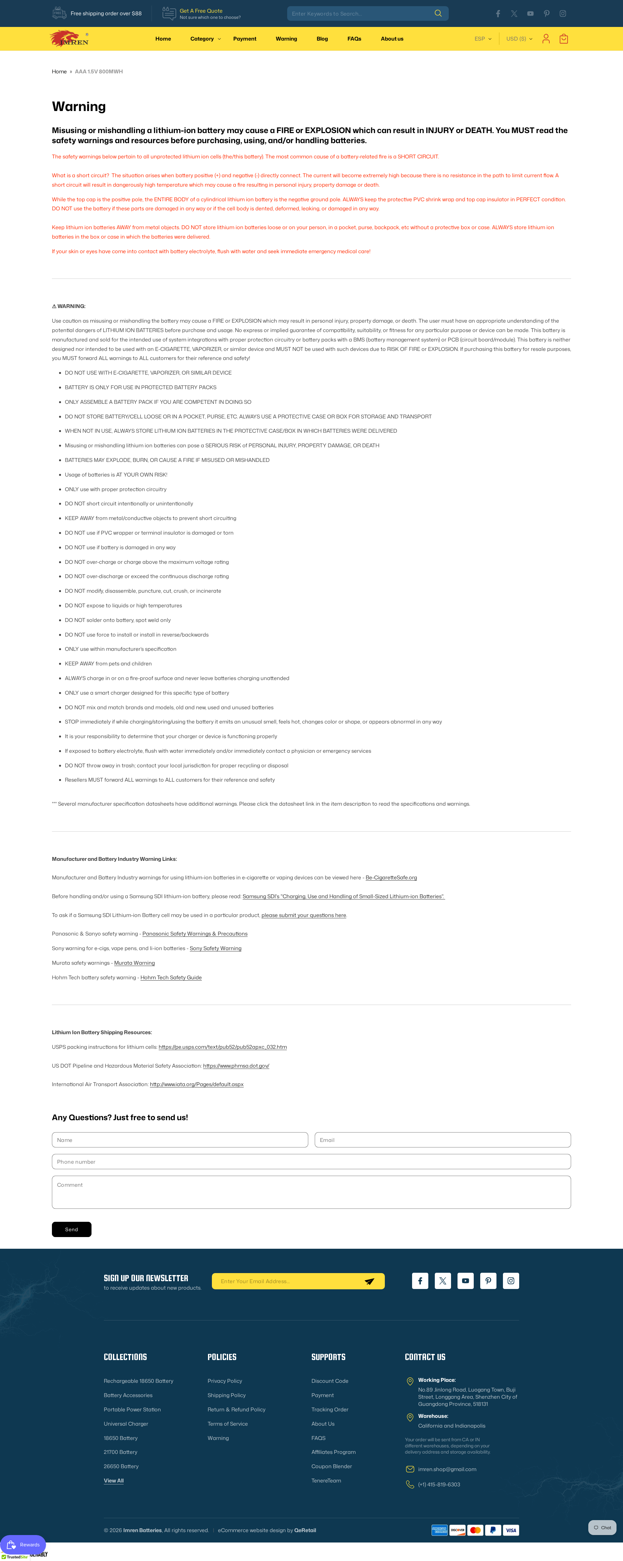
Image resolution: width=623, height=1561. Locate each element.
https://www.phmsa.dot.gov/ (236, 1065)
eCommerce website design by (255, 1530)
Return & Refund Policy (236, 1409)
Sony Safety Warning (215, 948)
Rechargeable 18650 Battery (138, 1380)
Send (71, 1229)
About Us (323, 1423)
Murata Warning (134, 962)
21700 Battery (120, 1452)
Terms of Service (228, 1423)
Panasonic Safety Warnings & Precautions (195, 933)
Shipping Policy (227, 1395)
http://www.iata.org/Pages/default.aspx (197, 1084)
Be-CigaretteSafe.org (391, 877)
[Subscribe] (369, 1281)
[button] (202, 38)
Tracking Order (330, 1409)
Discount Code (330, 1380)
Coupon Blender (332, 1466)
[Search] (441, 13)
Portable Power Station (132, 1409)
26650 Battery (121, 1466)
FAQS (318, 1438)
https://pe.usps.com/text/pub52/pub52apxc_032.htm (223, 1046)
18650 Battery (121, 1438)
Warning (218, 1438)
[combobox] (368, 13)
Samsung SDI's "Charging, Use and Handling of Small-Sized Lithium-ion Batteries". (344, 896)
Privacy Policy (225, 1380)
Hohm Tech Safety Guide (171, 977)
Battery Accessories (128, 1395)
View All (114, 1480)
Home (59, 71)
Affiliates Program (334, 1452)
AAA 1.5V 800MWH (99, 71)
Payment (323, 1395)
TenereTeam (326, 1480)
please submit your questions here (304, 915)
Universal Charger (126, 1423)
